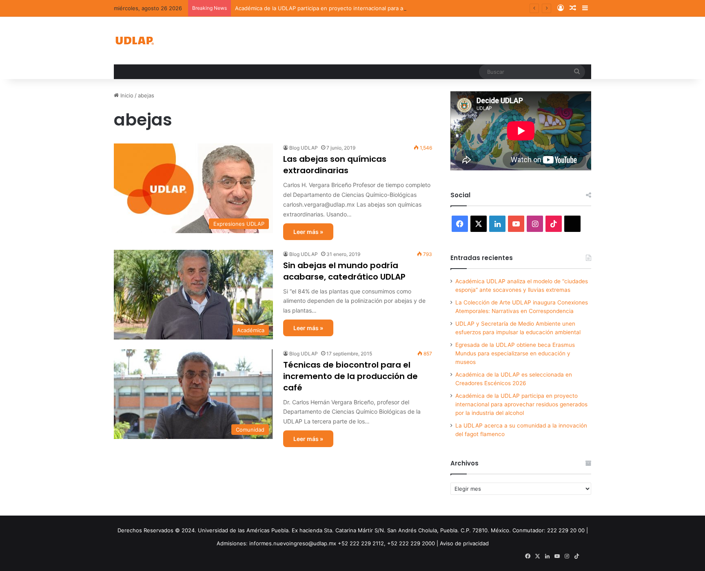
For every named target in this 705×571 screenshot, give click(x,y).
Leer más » (308, 231)
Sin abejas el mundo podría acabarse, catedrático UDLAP (344, 271)
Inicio (126, 95)
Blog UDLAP (303, 148)
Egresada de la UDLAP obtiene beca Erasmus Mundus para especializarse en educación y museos (515, 353)
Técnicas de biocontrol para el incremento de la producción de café (350, 376)
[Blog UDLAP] (134, 40)
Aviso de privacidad (464, 543)
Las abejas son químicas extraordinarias (334, 164)
